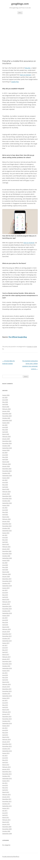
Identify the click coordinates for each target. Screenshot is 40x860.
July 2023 (4, 480)
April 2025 (5, 432)
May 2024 (5, 457)
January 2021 (6, 549)
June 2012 (5, 785)
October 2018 (6, 611)
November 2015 (7, 691)
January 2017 (6, 659)
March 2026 (5, 406)
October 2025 (6, 418)
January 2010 (6, 824)
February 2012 (6, 794)
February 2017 (6, 657)
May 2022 (5, 512)
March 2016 (5, 682)
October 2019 (6, 583)
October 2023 (6, 473)
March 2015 (5, 709)
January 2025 (6, 439)
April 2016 (5, 680)
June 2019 (5, 592)
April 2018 (5, 625)
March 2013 (5, 765)
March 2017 (5, 654)
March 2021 (5, 544)
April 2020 (5, 569)
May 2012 (5, 787)
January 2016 (6, 686)
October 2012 (6, 776)
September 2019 (7, 585)
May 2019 (5, 595)
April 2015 (5, 707)
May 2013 (5, 760)
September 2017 (7, 641)
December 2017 (6, 634)
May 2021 (5, 540)
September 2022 (7, 503)
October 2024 (6, 445)
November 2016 (7, 664)
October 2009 (6, 831)
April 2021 (5, 542)
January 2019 (6, 604)
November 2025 (7, 416)
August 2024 (5, 450)
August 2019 (5, 588)
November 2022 (7, 498)
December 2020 (6, 551)
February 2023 (6, 491)
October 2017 (6, 638)
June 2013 (5, 758)
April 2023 (5, 487)
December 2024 (6, 441)
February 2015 (6, 712)
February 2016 (6, 684)
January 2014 (6, 742)
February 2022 (6, 519)
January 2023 (6, 494)
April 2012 (5, 790)
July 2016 (4, 673)
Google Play (15, 82)
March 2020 (5, 572)
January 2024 (6, 466)
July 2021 (4, 535)
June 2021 (5, 537)
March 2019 (5, 599)
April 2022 (5, 514)
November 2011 (7, 801)
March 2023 (5, 489)
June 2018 (5, 620)
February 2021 (6, 546)
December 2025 (6, 413)
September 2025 (7, 420)
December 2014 (6, 716)
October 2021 (6, 528)
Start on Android (25, 75)
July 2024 (4, 452)
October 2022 (6, 501)
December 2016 (6, 661)
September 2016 (7, 668)
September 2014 (7, 723)
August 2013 (5, 753)
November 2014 (7, 719)
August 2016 (5, 670)
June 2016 (5, 675)
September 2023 (7, 475)
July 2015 (4, 700)
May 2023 (5, 485)
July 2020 (4, 563)
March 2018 (5, 627)
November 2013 (7, 746)
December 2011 (6, 799)
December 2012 (6, 771)
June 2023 (5, 482)
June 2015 (5, 703)
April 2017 (5, 652)
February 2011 (6, 820)
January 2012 (6, 797)
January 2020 (6, 576)
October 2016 (6, 666)
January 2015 (6, 714)
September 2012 (7, 778)
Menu (20, 12)
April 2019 (5, 597)
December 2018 (6, 606)
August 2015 (5, 698)
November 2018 (7, 608)
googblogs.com (20, 3)
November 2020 (7, 553)
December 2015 (6, 689)
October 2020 (6, 556)
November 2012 (7, 774)
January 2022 (6, 521)
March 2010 (5, 822)
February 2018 (6, 629)
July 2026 (4, 397)
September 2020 (7, 558)
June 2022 (5, 510)
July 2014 (4, 728)
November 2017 (7, 636)
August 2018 (5, 615)
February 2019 (6, 602)
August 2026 (5, 395)
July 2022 (4, 507)
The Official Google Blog (17, 337)
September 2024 (7, 448)
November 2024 (7, 443)
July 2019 (4, 590)
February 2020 (6, 574)
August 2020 (5, 560)
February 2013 (6, 767)
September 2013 (7, 751)
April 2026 (5, 404)
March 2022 (5, 517)
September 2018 (7, 613)
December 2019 (6, 579)
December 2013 (6, 744)
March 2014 (5, 737)
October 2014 (6, 721)
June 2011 (5, 813)
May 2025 (5, 429)
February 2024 (6, 464)
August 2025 (5, 423)
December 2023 (6, 468)
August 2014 (5, 726)
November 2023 (7, 471)
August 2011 (5, 808)
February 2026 (6, 409)
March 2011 (5, 817)
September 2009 (7, 833)
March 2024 (5, 462)
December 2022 (6, 496)
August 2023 (5, 478)
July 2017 (4, 645)
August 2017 (5, 643)
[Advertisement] (20, 34)
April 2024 (5, 459)
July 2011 (4, 810)
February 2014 (6, 739)
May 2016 (5, 677)
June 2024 (5, 455)
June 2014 (5, 730)
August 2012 (5, 781)
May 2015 (5, 705)
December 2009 (6, 826)
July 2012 (4, 783)
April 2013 (5, 762)
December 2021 (6, 524)
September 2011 (7, 806)
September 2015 (7, 696)
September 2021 (7, 530)
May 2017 (5, 650)
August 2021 (5, 533)
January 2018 (6, 631)
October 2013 (6, 748)
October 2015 (6, 693)
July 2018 (4, 618)
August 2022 (5, 505)
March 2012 (5, 792)
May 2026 (5, 402)
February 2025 (6, 436)
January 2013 (6, 769)
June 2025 (5, 427)
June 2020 (5, 565)
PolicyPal (27, 68)
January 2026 (6, 411)
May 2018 (5, 622)
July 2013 (4, 755)
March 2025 (5, 434)
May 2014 (5, 732)
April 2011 (5, 815)
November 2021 (7, 526)
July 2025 (4, 425)
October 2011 (6, 804)
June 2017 (5, 647)
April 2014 (5, 735)
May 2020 (5, 567)
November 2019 (7, 581)
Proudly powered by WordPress (10, 856)
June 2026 (5, 400)
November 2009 (7, 829)
